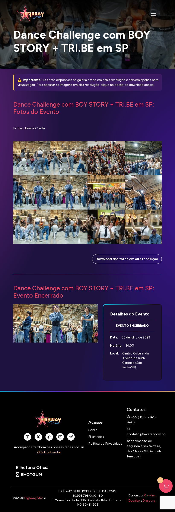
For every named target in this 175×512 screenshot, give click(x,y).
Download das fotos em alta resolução (127, 259)
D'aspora (149, 500)
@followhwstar (49, 452)
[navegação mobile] (154, 13)
